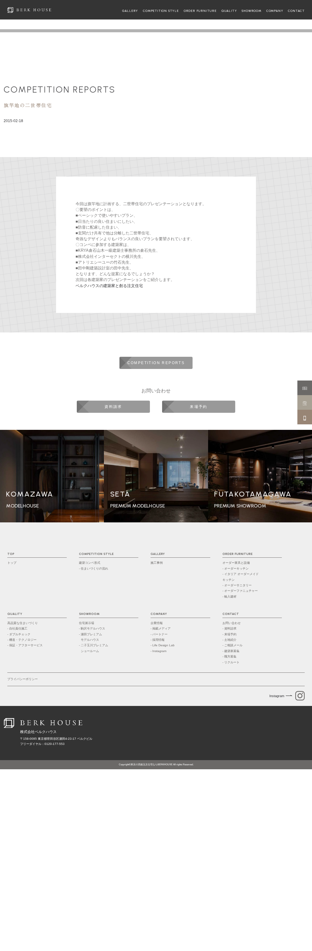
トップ (11, 562)
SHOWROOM (251, 10)
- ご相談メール (232, 645)
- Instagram (158, 651)
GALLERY (130, 10)
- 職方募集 (229, 656)
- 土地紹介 (229, 639)
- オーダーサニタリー (237, 585)
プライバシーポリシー (22, 679)
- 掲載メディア (161, 628)
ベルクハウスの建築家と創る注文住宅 (109, 285)
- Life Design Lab (163, 645)
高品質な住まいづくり (22, 623)
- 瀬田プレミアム (90, 637)
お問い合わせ (231, 623)
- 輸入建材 (229, 596)
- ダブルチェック (18, 634)
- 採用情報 (158, 639)
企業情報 (157, 623)
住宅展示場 (86, 623)
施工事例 (157, 562)
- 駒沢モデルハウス (92, 628)
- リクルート (230, 662)
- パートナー (159, 634)
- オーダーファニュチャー (240, 590)
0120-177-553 (54, 744)
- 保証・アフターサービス (25, 645)
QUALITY (229, 10)
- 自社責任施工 (17, 628)
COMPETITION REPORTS (59, 89)
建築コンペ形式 (89, 562)
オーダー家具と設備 (236, 562)
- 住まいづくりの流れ (93, 568)
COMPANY (274, 10)
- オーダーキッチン (235, 568)
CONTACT (296, 10)
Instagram (276, 696)
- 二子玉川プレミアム (93, 648)
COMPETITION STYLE (161, 10)
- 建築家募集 (230, 651)
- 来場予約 (229, 634)
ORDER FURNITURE (200, 10)
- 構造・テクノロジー (22, 639)
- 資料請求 (229, 628)
